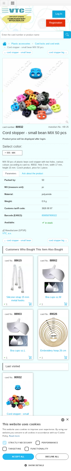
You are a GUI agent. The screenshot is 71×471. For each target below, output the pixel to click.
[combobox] (32, 34)
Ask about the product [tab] (32, 173)
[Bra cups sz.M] (53, 278)
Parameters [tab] (10, 173)
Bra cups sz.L (17, 350)
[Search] (67, 34)
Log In (58, 13)
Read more (14, 435)
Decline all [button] (52, 456)
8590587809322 (49, 215)
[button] (35, 465)
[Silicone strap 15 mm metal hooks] (18, 278)
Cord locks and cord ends (47, 43)
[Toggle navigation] (4, 3)
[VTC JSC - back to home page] (16, 16)
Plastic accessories (20, 43)
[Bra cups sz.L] (18, 332)
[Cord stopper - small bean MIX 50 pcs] (18, 395)
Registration (55, 22)
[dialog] (35, 443)
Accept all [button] (18, 456)
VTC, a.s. (7, 233)
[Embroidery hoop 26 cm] (53, 332)
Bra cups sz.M (53, 297)
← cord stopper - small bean (17, 52)
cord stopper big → (58, 52)
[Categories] (13, 3)
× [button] (67, 419)
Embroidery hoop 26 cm (53, 350)
